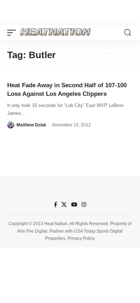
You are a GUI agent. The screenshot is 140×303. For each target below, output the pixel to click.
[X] (64, 204)
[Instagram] (84, 204)
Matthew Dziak (31, 124)
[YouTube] (74, 204)
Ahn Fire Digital (32, 231)
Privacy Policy (81, 238)
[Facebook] (55, 204)
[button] (13, 32)
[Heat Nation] (55, 32)
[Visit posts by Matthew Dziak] (10, 125)
